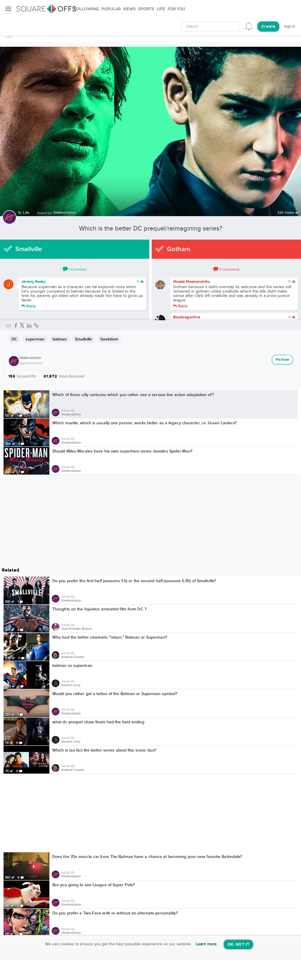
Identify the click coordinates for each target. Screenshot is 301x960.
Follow (282, 360)
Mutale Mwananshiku (191, 281)
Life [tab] (161, 8)
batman (60, 339)
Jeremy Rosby (33, 281)
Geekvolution (30, 357)
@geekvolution (31, 363)
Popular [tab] (111, 8)
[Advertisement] (150, 813)
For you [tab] (176, 8)
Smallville (28, 249)
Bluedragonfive (186, 317)
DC (14, 339)
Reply (30, 306)
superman (35, 339)
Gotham (178, 249)
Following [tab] (86, 8)
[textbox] (211, 26)
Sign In (289, 26)
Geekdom (109, 339)
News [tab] (129, 8)
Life (26, 213)
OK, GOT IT (238, 944)
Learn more (206, 944)
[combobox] (210, 26)
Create (268, 27)
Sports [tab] (146, 8)
